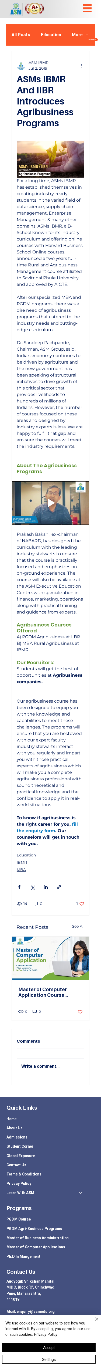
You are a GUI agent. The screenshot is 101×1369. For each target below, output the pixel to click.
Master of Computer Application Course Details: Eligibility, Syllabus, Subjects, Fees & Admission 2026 (49, 992)
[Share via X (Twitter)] (32, 887)
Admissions (16, 1137)
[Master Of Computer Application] (50, 958)
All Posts (21, 34)
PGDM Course (18, 1219)
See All (78, 926)
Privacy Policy (18, 1183)
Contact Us (16, 1165)
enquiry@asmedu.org (36, 1311)
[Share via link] (58, 887)
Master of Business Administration (37, 1238)
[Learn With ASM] (81, 1192)
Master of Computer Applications (35, 1247)
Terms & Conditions (23, 1174)
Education (51, 34)
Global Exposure (20, 1156)
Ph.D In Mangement (23, 1256)
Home (11, 1119)
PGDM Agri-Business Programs (34, 1228)
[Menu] (87, 8)
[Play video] (50, 503)
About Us (14, 1128)
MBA (21, 869)
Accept (49, 1347)
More (77, 34)
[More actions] (81, 65)
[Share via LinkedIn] (45, 887)
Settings (49, 1359)
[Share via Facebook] (19, 887)
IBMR (22, 862)
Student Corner (19, 1146)
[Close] (93, 1322)
